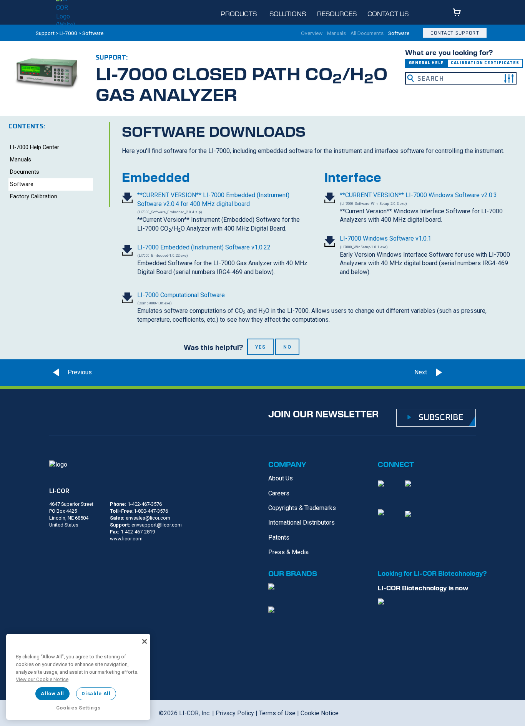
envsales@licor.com (148, 518)
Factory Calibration (33, 196)
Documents (24, 172)
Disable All (95, 693)
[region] (78, 677)
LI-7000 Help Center (34, 147)
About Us (280, 478)
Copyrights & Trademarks (302, 508)
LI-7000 (68, 33)
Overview (311, 33)
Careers (278, 493)
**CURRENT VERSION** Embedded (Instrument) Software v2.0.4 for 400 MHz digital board (213, 199)
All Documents (367, 33)
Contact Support (454, 32)
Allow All (52, 693)
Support (45, 33)
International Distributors (301, 522)
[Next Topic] (462, 372)
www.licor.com (126, 539)
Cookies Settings (78, 708)
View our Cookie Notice (42, 679)
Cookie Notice (320, 713)
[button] (509, 78)
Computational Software (181, 295)
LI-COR (59, 491)
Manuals (336, 33)
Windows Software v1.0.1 (385, 238)
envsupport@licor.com (156, 525)
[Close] (144, 641)
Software (398, 33)
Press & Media (288, 552)
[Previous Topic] (70, 372)
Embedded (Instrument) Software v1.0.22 (204, 247)
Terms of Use (277, 713)
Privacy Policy (235, 713)
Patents (278, 537)
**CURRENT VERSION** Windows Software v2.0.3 (418, 195)
